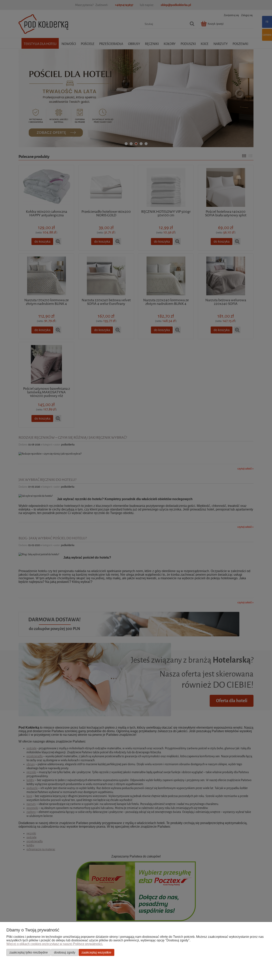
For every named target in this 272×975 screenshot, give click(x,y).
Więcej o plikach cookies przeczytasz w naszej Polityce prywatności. (54, 944)
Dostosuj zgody (64, 952)
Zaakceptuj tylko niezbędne (28, 952)
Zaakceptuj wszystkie (96, 952)
